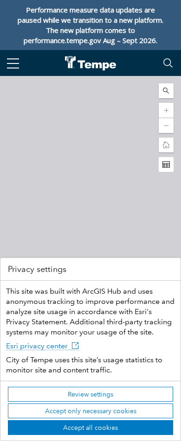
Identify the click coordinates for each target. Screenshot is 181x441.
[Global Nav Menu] (13, 63)
